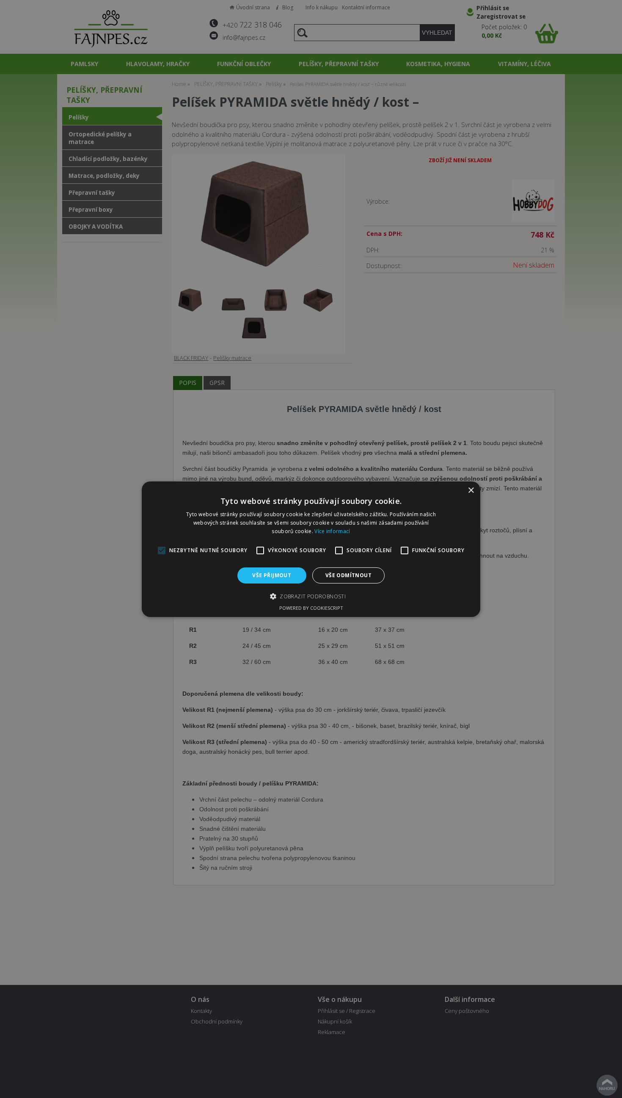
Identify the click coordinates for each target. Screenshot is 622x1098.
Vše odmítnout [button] (348, 574)
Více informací (332, 530)
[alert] (311, 549)
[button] (311, 596)
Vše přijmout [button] (271, 574)
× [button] (471, 490)
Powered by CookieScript (311, 608)
